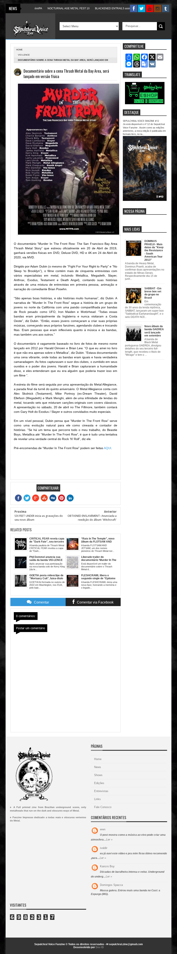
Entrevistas (101, 791)
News (97, 767)
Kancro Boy (107, 866)
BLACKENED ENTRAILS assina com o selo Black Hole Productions (122, 8)
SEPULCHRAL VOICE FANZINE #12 (141, 121)
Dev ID (100, 947)
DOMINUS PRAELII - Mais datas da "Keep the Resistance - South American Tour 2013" (153, 250)
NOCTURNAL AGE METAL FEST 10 (56, 8)
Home (97, 759)
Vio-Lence (24, 55)
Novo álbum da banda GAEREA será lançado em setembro (154, 331)
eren (102, 829)
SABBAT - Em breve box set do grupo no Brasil (152, 293)
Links (97, 799)
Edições (99, 783)
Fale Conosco (102, 807)
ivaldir (103, 848)
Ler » (109, 839)
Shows (98, 775)
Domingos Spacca (111, 885)
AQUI (107, 448)
